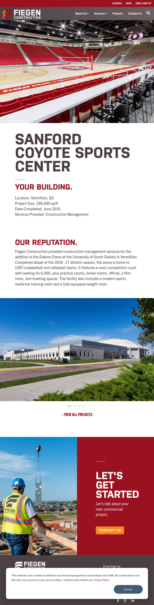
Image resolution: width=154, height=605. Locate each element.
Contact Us (110, 530)
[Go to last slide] (5, 352)
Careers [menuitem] (117, 3)
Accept (128, 589)
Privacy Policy (101, 579)
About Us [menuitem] (80, 13)
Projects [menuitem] (117, 13)
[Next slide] (149, 352)
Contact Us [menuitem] (135, 13)
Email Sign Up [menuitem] (143, 3)
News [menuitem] (129, 3)
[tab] (69, 406)
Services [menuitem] (99, 13)
